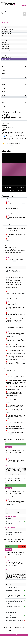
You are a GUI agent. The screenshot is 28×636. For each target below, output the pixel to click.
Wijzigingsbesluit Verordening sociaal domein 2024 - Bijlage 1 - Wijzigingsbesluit (15, 340)
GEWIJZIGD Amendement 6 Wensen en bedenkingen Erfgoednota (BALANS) (15, 422)
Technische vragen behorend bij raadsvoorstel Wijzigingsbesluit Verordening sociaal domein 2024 (15, 358)
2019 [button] (3, 84)
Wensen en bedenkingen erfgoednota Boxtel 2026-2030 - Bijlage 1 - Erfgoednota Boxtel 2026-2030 (16, 382)
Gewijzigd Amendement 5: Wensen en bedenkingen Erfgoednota (14, 616)
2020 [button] (3, 81)
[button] (24, 14)
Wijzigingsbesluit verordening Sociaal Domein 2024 (14, 522)
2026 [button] (3, 25)
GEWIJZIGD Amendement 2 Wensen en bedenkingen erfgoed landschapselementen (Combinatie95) (15, 400)
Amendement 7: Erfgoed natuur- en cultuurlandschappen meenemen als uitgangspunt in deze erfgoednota (14, 602)
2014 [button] (3, 102)
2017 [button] (3, 91)
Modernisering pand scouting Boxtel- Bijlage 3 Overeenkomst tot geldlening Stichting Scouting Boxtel (15, 320)
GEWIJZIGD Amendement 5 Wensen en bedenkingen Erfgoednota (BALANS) (15, 417)
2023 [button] (3, 70)
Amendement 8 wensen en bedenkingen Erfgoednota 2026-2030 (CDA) (14, 432)
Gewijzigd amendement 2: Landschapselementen (11, 611)
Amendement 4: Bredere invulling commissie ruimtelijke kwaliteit (13, 596)
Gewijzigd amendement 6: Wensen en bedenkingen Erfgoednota (14, 621)
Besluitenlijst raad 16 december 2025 (16, 239)
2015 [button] (3, 99)
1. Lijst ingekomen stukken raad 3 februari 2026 (15, 260)
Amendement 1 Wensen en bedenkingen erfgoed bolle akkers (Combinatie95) (14, 394)
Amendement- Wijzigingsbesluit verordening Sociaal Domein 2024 (15, 362)
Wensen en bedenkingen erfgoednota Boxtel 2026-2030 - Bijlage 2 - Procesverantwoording (16, 388)
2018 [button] (3, 88)
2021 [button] (3, 77)
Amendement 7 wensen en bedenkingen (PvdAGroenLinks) (15, 427)
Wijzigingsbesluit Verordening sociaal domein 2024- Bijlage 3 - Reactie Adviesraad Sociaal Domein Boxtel (15, 352)
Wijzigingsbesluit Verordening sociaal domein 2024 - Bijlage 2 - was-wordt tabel (15, 346)
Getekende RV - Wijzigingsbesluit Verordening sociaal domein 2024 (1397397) (15, 335)
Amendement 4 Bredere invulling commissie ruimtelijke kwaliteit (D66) (14, 411)
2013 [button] (3, 106)
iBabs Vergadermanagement (9, 634)
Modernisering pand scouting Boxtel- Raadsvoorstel (15, 303)
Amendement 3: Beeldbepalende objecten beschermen (13, 591)
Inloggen (21, 634)
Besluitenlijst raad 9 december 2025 (16, 235)
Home (3, 20)
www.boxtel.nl (5, 136)
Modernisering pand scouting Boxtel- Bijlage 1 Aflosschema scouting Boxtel (15, 309)
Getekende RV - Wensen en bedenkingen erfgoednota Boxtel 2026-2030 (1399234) (15, 376)
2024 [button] (3, 66)
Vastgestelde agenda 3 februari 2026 (16, 218)
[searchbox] (11, 14)
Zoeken (3, 11)
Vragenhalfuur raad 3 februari (16, 203)
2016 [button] (3, 95)
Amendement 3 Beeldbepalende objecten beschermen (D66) (14, 406)
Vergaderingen (8, 20)
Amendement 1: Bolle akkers (12, 587)
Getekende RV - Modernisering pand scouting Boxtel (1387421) (15, 461)
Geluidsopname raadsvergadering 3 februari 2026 (12, 144)
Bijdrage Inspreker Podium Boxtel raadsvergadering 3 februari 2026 (15, 292)
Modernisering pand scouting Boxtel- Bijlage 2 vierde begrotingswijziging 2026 (15, 314)
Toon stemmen (8, 447)
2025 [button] (3, 63)
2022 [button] (3, 73)
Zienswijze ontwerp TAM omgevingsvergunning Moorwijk (13, 271)
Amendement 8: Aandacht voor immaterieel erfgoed (13, 607)
